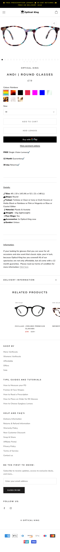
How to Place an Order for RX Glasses (20, 399)
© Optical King (30, 520)
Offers (6, 365)
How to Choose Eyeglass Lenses (18, 403)
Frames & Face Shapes (13, 390)
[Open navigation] (4, 12)
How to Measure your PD (14, 385)
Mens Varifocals (10, 352)
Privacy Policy (9, 446)
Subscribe (14, 490)
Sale (5, 370)
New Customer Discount (14, 432)
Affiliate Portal (9, 441)
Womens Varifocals (12, 356)
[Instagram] (11, 508)
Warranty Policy (10, 428)
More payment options (30, 145)
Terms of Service (10, 451)
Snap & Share (9, 437)
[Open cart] (56, 12)
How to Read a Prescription (15, 394)
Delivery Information (19, 280)
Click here (24, 267)
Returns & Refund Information (16, 423)
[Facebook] (4, 508)
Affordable (8, 361)
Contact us (8, 455)
